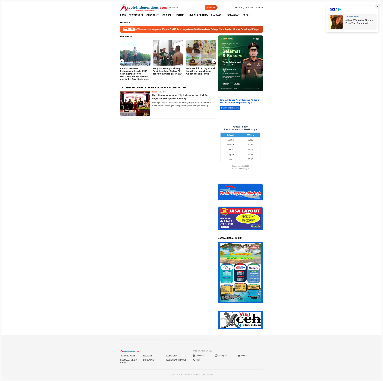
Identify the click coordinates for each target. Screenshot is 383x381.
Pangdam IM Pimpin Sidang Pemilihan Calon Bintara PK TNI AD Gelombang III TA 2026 (135, 71)
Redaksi (147, 300)
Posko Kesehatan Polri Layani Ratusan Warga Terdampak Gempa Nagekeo (201, 71)
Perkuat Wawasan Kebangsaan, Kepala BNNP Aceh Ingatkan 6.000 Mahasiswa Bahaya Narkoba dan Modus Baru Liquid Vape (160, 29)
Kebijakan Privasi (176, 304)
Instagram (222, 300)
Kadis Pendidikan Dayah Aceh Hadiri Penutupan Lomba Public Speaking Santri (168, 71)
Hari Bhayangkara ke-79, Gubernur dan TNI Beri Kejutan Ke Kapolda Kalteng (180, 96)
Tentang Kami (127, 300)
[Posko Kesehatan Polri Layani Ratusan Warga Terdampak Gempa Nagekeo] (201, 53)
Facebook (200, 300)
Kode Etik (171, 300)
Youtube (244, 300)
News (154, 92)
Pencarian (211, 7)
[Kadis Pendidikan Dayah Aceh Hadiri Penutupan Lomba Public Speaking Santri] (168, 53)
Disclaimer (149, 304)
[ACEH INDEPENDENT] (143, 7)
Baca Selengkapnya (230, 52)
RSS (198, 304)
